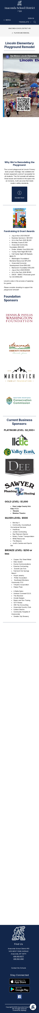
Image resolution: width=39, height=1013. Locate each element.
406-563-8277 (18, 956)
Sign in (31, 18)
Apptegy (23, 1010)
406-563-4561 (18, 959)
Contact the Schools (18, 968)
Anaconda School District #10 (19, 28)
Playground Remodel (21, 33)
